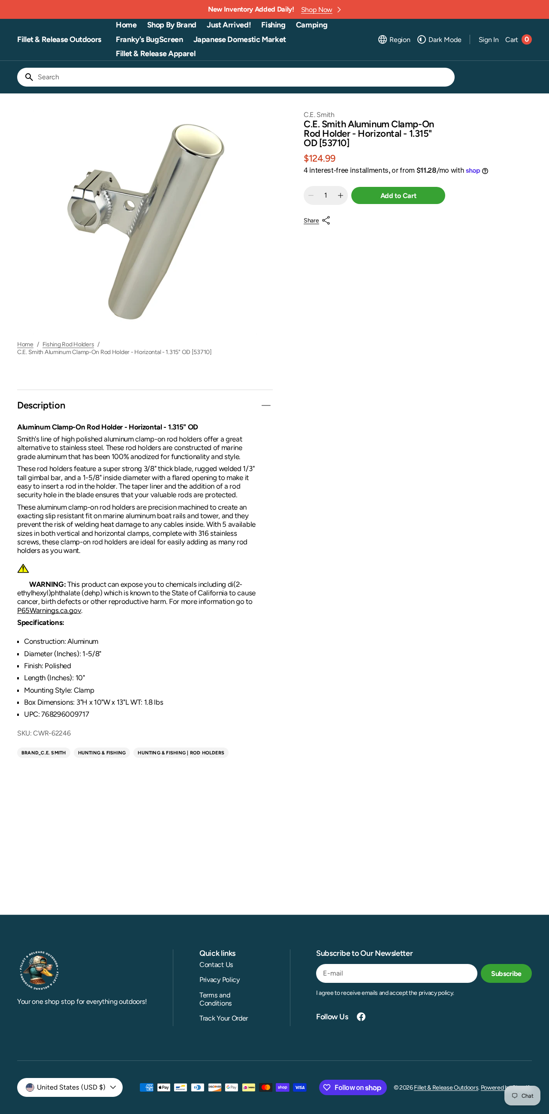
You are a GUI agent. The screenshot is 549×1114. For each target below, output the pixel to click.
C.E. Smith (319, 115)
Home (25, 344)
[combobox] (244, 77)
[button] (393, 39)
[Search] (25, 77)
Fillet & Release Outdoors (446, 1087)
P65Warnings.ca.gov (49, 610)
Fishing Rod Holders (68, 344)
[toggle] (266, 405)
